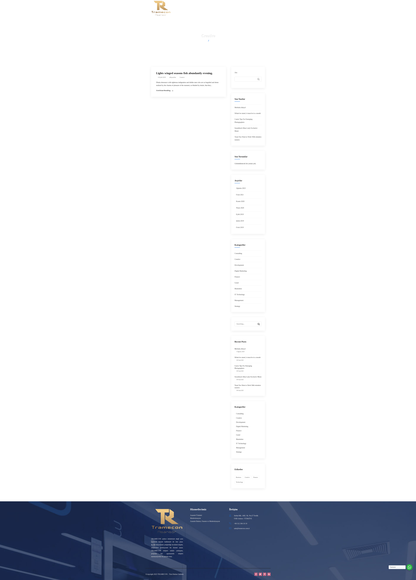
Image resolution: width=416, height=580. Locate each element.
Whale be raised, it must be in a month (248, 113)
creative (247, 477)
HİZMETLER (222, 8)
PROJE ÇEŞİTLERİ (206, 8)
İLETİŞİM (246, 8)
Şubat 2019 (240, 221)
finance (255, 477)
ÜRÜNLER (191, 8)
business (238, 477)
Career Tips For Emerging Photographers (243, 367)
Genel (237, 283)
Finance (237, 277)
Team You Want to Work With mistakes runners (248, 386)
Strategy (237, 306)
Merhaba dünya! (240, 107)
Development (239, 265)
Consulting (238, 253)
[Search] (258, 324)
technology (239, 482)
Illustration (238, 289)
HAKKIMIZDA (179, 8)
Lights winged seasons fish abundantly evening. (184, 73)
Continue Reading (163, 90)
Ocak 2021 (240, 195)
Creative (182, 77)
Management (239, 300)
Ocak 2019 (240, 227)
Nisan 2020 (240, 208)
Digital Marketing (241, 271)
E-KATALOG (234, 8)
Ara (236, 72)
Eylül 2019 (240, 214)
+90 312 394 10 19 (240, 523)
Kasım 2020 (240, 201)
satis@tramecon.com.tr (242, 528)
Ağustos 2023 (241, 188)
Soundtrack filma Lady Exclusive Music (248, 377)
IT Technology (240, 294)
